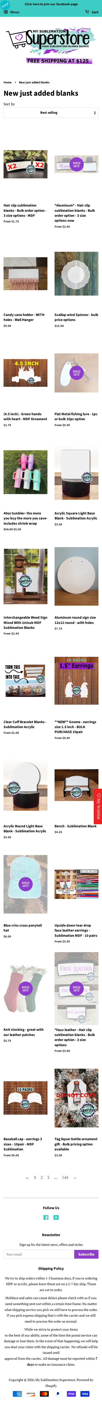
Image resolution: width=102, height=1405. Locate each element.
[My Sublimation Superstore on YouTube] (56, 1218)
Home (8, 82)
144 (65, 1177)
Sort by (9, 104)
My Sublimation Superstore (55, 1380)
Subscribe (86, 1254)
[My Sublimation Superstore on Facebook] (46, 1218)
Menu (14, 12)
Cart (94, 12)
